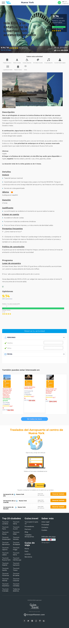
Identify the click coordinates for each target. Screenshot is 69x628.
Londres (27, 554)
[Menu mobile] (3, 3)
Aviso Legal (45, 522)
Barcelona (28, 557)
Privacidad (45, 525)
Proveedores (29, 526)
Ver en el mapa (6, 50)
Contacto (45, 527)
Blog (26, 532)
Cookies (44, 530)
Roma (27, 548)
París (26, 551)
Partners (28, 529)
